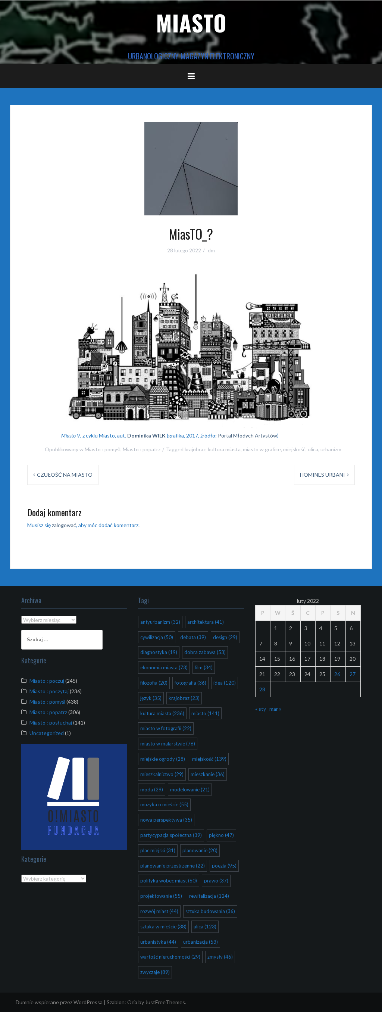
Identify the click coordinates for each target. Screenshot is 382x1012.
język (151, 698)
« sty (260, 709)
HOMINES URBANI (322, 474)
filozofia (153, 683)
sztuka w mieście (163, 927)
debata (193, 637)
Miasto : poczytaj (49, 691)
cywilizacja (156, 637)
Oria (132, 1002)
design (225, 637)
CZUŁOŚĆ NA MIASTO (65, 474)
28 (262, 689)
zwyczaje (155, 972)
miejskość (294, 449)
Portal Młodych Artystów (247, 435)
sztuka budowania (210, 911)
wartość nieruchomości (170, 957)
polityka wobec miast (168, 881)
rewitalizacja (209, 896)
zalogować (64, 525)
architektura (205, 622)
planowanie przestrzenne (172, 866)
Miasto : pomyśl (102, 449)
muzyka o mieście (164, 804)
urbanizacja (200, 942)
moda (151, 790)
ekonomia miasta (164, 667)
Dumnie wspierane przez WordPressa (59, 1002)
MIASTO (191, 22)
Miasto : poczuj (46, 681)
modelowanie (190, 790)
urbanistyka (158, 942)
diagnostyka (158, 652)
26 (337, 674)
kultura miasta (224, 449)
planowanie (199, 850)
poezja (224, 866)
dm (211, 250)
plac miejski (157, 850)
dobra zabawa (205, 652)
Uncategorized (46, 733)
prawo (216, 881)
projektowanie (161, 896)
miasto (205, 713)
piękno (221, 835)
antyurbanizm (160, 622)
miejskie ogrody (162, 759)
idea (224, 683)
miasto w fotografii (165, 728)
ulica (313, 449)
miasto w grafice (262, 449)
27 (353, 674)
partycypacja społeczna (171, 835)
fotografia (190, 683)
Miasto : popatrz (141, 449)
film (204, 667)
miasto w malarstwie (167, 744)
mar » (275, 709)
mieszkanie (208, 774)
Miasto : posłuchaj (50, 722)
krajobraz (195, 449)
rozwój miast (159, 911)
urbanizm (330, 449)
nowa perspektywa (166, 820)
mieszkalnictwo (162, 774)
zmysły (220, 957)
